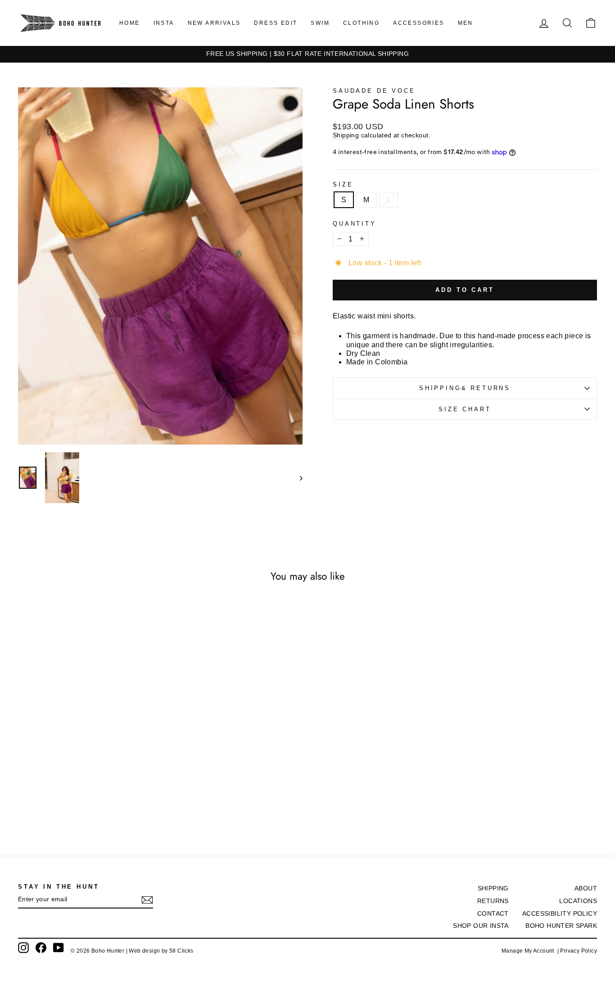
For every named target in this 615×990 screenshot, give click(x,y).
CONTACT (493, 913)
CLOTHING (361, 23)
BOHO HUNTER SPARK (561, 925)
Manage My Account (529, 951)
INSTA (164, 23)
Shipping (346, 135)
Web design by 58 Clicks (161, 951)
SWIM (320, 23)
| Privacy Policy (577, 951)
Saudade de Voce (374, 90)
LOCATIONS (578, 901)
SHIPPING (493, 888)
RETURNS (493, 901)
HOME (129, 23)
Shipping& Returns (465, 388)
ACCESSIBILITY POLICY (559, 913)
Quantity (354, 223)
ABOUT (585, 888)
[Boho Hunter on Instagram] (23, 947)
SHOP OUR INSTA (481, 925)
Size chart (465, 409)
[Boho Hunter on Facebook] (41, 947)
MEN (465, 23)
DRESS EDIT (275, 23)
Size (343, 184)
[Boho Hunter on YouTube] (58, 947)
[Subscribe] (147, 900)
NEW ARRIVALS (214, 23)
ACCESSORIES (418, 23)
